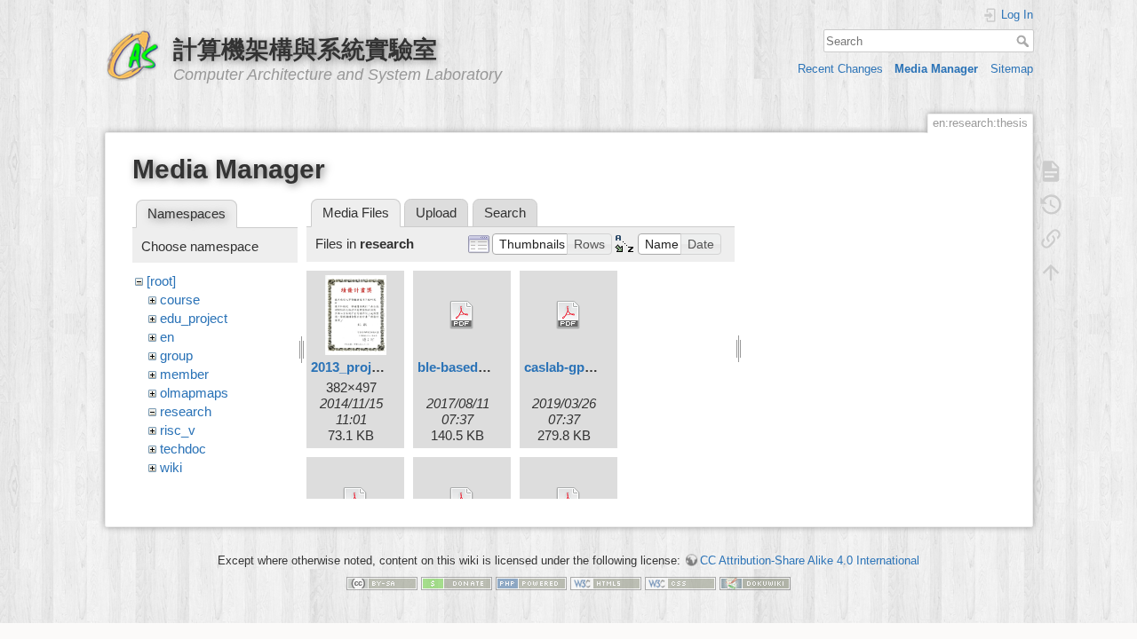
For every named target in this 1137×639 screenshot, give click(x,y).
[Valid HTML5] (605, 582)
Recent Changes (840, 68)
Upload (436, 212)
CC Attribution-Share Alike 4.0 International (809, 560)
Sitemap (1011, 68)
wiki (171, 467)
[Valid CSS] (680, 582)
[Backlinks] (1050, 239)
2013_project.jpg (362, 367)
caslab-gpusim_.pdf (585, 367)
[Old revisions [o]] (1050, 205)
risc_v (177, 430)
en (167, 336)
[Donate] (456, 582)
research (185, 411)
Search (1024, 41)
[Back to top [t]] (1050, 272)
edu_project (193, 318)
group (176, 355)
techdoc (183, 448)
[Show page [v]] (1050, 171)
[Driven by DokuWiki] (755, 582)
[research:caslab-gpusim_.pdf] (568, 315)
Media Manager (936, 68)
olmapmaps (194, 392)
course (180, 299)
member (184, 374)
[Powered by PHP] (531, 582)
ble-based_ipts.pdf (474, 367)
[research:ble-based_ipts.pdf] (461, 315)
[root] (161, 280)
